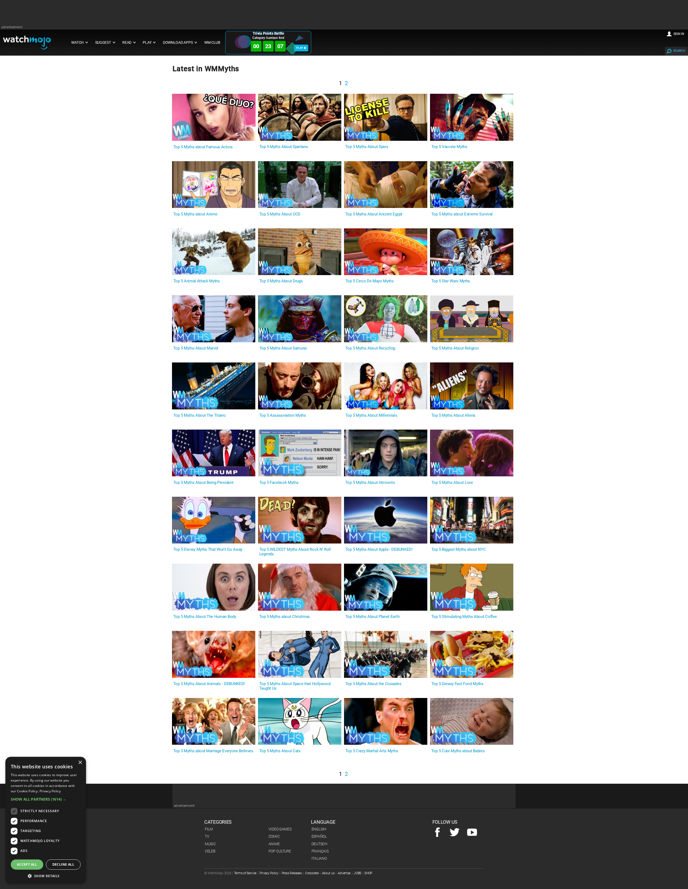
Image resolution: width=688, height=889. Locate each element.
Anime (274, 844)
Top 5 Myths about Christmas (284, 616)
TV (207, 836)
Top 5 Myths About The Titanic (199, 415)
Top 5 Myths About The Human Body (204, 616)
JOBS (357, 873)
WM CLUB (212, 42)
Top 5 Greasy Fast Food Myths (457, 684)
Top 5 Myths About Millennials (371, 415)
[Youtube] (472, 832)
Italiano (319, 858)
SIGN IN (678, 34)
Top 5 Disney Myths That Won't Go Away (207, 549)
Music (210, 844)
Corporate (311, 873)
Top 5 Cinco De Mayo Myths (369, 281)
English (318, 829)
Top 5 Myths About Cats (280, 751)
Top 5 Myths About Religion (455, 348)
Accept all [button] (27, 864)
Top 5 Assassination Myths (282, 415)
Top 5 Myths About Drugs (281, 281)
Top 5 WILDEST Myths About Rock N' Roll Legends (295, 551)
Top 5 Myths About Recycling (370, 348)
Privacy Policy (269, 873)
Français (320, 851)
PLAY (299, 48)
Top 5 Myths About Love (452, 482)
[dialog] (45, 820)
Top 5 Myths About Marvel (195, 348)
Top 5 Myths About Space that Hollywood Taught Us (295, 686)
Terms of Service (245, 873)
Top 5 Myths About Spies (366, 147)
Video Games (280, 829)
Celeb (210, 851)
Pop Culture (279, 851)
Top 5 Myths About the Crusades (373, 684)
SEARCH (679, 51)
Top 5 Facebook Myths (279, 482)
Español (319, 836)
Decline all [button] (63, 864)
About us (328, 873)
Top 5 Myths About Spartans (283, 147)
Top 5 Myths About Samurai (283, 348)
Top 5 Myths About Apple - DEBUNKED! (379, 549)
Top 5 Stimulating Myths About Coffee (464, 616)
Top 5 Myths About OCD (279, 214)
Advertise (344, 873)
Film (209, 829)
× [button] (80, 763)
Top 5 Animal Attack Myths (196, 281)
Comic (274, 836)
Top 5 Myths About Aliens (453, 415)
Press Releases (292, 873)
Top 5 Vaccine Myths (449, 147)
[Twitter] (455, 832)
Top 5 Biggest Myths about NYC (458, 549)
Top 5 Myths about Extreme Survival (462, 214)
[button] (46, 799)
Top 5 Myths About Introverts (370, 482)
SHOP (368, 873)
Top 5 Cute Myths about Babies (458, 751)
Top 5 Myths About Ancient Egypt (373, 214)
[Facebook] (437, 832)
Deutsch (319, 844)
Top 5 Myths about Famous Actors (203, 147)
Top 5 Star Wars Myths (450, 281)
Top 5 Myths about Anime (195, 214)
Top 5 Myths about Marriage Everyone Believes (213, 751)
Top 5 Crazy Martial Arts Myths (371, 751)
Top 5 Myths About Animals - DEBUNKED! (209, 684)
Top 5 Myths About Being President (203, 482)
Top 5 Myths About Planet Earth (372, 616)
